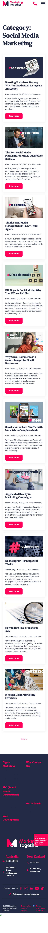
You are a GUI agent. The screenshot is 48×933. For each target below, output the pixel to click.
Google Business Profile (12, 807)
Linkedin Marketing (11, 779)
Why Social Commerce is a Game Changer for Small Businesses (20, 360)
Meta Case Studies (33, 787)
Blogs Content (9, 803)
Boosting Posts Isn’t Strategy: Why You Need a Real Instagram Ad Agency (23, 85)
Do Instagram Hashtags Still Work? (21, 562)
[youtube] (37, 887)
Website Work (32, 778)
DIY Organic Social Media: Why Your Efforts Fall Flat (23, 291)
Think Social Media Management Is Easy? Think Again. (21, 226)
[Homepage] (13, 3)
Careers (29, 816)
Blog (28, 820)
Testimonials (31, 791)
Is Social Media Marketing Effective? (20, 696)
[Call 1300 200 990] (35, 3)
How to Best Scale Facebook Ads (21, 629)
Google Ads (8, 770)
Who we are (31, 774)
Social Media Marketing (12, 774)
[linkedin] (31, 887)
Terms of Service (24, 909)
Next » (24, 739)
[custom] (42, 887)
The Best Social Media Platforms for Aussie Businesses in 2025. (24, 155)
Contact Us (30, 812)
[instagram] (26, 887)
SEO (4, 799)
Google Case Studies (34, 783)
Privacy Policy (26, 906)
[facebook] (21, 887)
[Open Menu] (43, 3)
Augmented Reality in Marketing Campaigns (18, 495)
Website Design (9, 824)
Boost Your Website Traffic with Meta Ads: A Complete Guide (24, 428)
